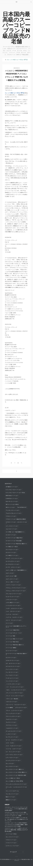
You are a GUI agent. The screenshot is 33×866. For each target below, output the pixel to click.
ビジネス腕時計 (9, 707)
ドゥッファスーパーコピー (12, 681)
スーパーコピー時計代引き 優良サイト (15, 644)
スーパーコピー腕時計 (11, 647)
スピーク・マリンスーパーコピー (14, 620)
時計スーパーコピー (10, 797)
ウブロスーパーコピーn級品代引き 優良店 (16, 519)
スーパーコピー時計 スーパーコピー (14, 639)
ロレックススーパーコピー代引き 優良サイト (16, 772)
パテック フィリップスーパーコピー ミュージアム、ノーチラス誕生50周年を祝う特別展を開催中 (16, 808)
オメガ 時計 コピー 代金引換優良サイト (15, 532)
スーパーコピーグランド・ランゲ (14, 633)
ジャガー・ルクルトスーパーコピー (14, 608)
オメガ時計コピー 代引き (12, 546)
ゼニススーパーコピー (11, 657)
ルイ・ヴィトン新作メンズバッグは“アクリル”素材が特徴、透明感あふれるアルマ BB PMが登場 (16, 829)
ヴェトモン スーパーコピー (12, 794)
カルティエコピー (10, 573)
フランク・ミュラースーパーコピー (14, 710)
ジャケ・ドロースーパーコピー (13, 611)
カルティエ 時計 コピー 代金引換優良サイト (16, 570)
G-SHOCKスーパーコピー (12, 498)
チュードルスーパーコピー (12, 675)
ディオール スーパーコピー (12, 678)
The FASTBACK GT (21, 507)
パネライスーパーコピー (11, 701)
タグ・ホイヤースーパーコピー (13, 663)
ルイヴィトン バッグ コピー (12, 845)
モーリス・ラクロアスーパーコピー (14, 740)
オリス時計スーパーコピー (12, 555)
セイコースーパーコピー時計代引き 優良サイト (16, 654)
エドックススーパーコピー (12, 526)
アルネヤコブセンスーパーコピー (14, 513)
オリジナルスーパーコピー (12, 549)
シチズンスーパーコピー (11, 599)
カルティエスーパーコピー (12, 579)
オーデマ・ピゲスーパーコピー (13, 567)
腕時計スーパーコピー (11, 799)
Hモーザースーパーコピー (12, 501)
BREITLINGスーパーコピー (12, 495)
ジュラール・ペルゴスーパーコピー (14, 617)
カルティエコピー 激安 (11, 576)
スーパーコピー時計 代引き (12, 641)
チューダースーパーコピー (12, 672)
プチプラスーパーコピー (11, 725)
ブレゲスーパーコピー (11, 722)
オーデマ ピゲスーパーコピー (13, 561)
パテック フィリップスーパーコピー (14, 693)
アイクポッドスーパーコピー (12, 510)
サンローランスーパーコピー (12, 596)
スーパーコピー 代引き (11, 834)
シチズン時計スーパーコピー (12, 602)
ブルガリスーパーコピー (11, 719)
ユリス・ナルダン (10, 743)
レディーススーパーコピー (12, 757)
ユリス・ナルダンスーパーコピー (14, 746)
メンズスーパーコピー (11, 734)
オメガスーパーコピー (11, 535)
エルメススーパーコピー (11, 529)
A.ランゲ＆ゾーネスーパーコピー (14, 489)
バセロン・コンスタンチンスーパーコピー (16, 690)
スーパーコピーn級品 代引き (12, 630)
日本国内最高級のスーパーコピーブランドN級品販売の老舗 (16, 28)
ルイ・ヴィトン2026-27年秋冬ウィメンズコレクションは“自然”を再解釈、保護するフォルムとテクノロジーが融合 (16, 824)
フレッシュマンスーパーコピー (13, 713)
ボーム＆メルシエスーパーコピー (14, 731)
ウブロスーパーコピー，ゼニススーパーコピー (16, 522)
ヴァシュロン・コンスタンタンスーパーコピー (16, 787)
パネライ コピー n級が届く (12, 698)
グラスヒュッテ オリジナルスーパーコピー (16, 588)
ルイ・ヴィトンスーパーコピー (13, 751)
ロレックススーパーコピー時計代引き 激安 (16, 775)
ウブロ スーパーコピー (11, 840)
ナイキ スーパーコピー (11, 842)
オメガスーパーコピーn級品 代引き (14, 537)
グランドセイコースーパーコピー (14, 593)
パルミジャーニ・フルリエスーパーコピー (16, 704)
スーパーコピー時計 (10, 636)
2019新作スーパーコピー (12, 486)
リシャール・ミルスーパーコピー (14, 748)
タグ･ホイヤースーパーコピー (13, 666)
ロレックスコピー (10, 763)
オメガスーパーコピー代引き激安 (14, 540)
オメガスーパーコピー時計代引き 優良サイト (16, 543)
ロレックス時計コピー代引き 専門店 (14, 93)
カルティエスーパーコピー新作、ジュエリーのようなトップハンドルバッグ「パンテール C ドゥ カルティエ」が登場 (16, 814)
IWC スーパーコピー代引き (12, 504)
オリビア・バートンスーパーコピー (14, 558)
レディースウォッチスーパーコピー (14, 754)
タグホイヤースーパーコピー (12, 660)
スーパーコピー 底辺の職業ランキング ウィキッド (16, 626)
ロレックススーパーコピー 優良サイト (15, 769)
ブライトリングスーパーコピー (13, 716)
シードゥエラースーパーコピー (13, 605)
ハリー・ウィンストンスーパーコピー (15, 687)
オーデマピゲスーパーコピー (12, 564)
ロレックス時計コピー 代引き (13, 778)
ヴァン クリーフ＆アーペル (12, 791)
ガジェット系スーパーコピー (12, 582)
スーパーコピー (9, 623)
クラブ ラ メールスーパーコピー (13, 585)
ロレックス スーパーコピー (12, 837)
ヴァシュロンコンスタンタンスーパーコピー (16, 784)
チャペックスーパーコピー (12, 669)
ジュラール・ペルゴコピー (12, 614)
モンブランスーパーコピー (12, 737)
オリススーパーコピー (11, 552)
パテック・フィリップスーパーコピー (15, 695)
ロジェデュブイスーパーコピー (13, 760)
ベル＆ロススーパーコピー (12, 728)
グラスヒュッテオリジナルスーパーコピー (16, 590)
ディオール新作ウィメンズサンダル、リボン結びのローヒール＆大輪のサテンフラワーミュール (16, 819)
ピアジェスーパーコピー (21, 707)
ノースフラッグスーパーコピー (13, 684)
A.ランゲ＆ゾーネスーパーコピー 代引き (15, 492)
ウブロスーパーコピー (11, 516)
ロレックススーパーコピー (12, 766)
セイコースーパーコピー (11, 650)
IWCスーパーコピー (10, 507)
